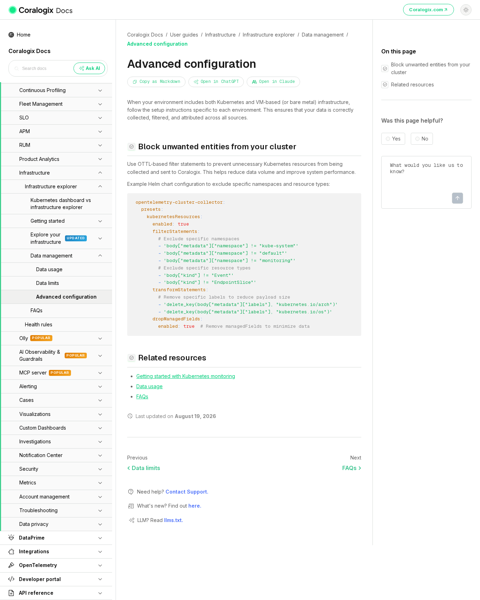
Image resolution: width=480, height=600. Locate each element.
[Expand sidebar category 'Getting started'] (100, 221)
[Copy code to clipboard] (350, 203)
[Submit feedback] (457, 198)
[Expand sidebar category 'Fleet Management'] (100, 104)
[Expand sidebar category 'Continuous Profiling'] (100, 90)
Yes (396, 139)
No (425, 139)
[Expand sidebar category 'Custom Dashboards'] (100, 428)
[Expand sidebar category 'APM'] (100, 131)
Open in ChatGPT (220, 81)
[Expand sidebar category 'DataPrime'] (100, 538)
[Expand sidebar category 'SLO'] (100, 118)
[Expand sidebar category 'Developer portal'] (100, 579)
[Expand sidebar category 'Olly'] (100, 338)
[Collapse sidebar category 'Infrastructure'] (100, 173)
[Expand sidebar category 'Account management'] (100, 497)
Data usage (149, 386)
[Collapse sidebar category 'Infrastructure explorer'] (100, 186)
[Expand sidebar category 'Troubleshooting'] (100, 510)
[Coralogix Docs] (40, 10)
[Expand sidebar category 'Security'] (100, 469)
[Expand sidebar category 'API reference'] (100, 593)
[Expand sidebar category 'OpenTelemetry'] (100, 565)
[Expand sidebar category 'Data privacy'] (100, 524)
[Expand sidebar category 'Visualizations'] (100, 414)
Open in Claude (276, 81)
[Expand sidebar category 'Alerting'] (100, 386)
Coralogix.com (426, 9)
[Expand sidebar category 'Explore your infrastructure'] (100, 238)
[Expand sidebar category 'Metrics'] (100, 483)
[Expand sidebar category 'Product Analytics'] (100, 159)
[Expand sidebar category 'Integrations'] (100, 551)
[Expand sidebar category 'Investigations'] (100, 441)
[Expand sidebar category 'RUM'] (100, 145)
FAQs (142, 396)
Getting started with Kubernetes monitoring (185, 376)
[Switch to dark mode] (466, 9)
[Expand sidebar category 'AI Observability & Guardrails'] (100, 355)
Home (24, 35)
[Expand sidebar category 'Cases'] (100, 400)
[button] (48, 117)
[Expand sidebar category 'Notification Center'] (100, 455)
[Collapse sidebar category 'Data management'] (100, 256)
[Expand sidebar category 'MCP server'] (100, 373)
